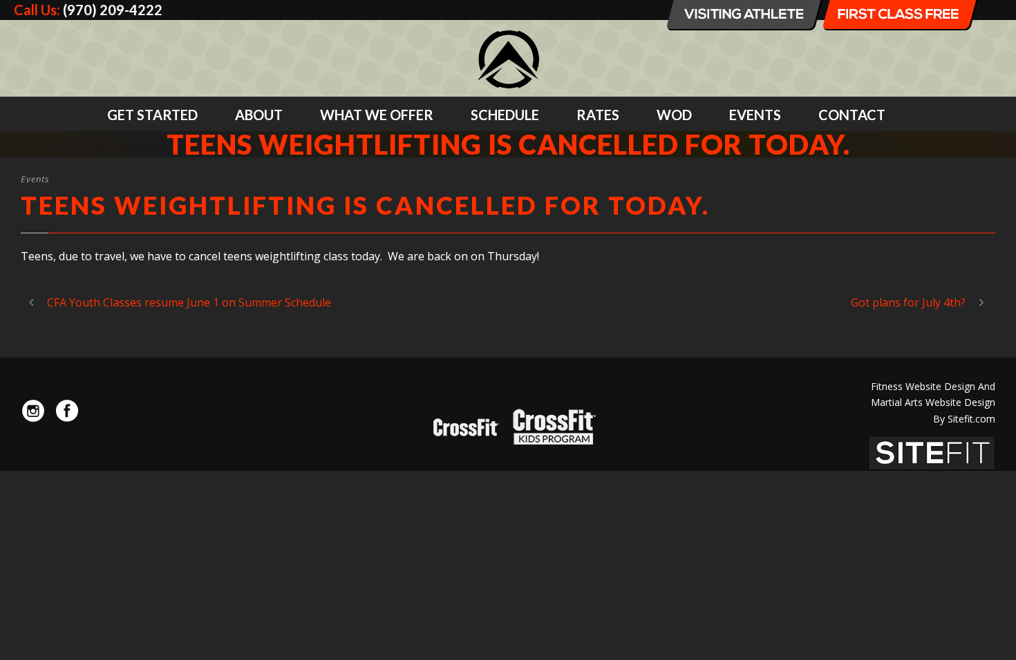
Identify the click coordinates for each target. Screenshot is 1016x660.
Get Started (152, 114)
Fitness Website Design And (933, 386)
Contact (851, 114)
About (259, 114)
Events (755, 114)
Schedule (505, 114)
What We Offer (376, 114)
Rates (597, 114)
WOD (674, 114)
